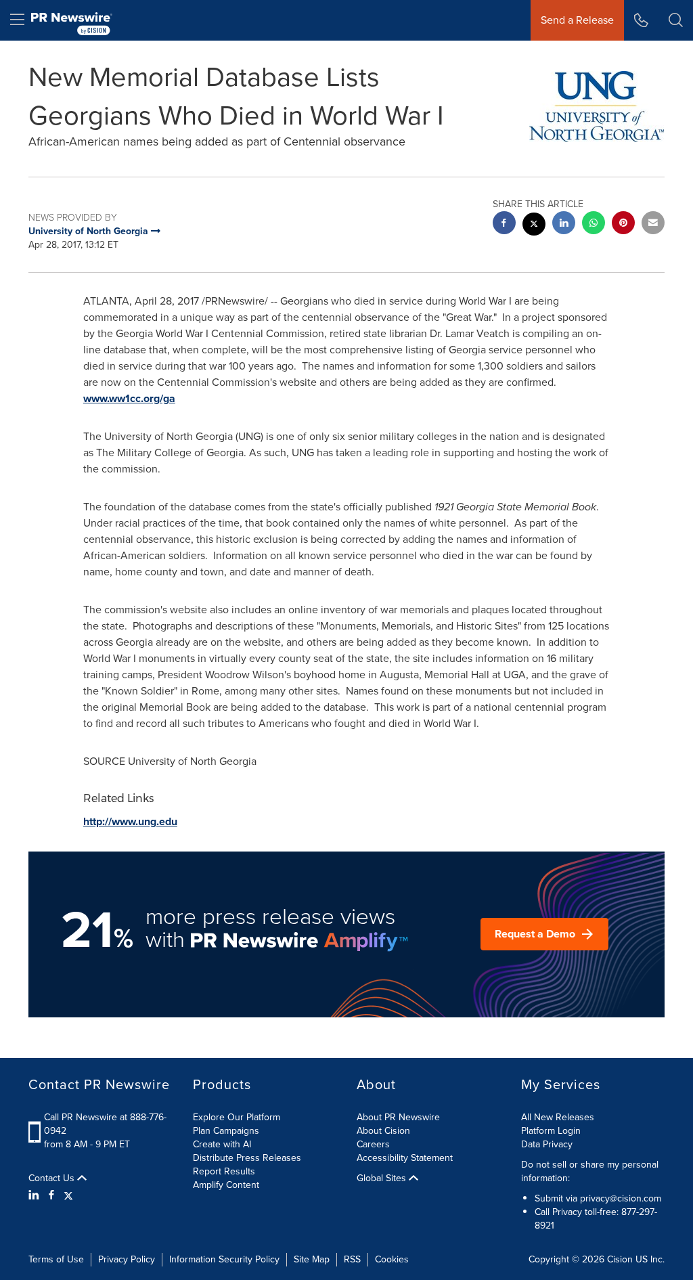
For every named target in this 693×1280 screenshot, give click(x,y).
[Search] (675, 20)
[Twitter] (68, 1195)
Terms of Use (56, 1259)
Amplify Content (226, 1185)
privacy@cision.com (620, 1198)
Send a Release (577, 20)
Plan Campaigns (226, 1131)
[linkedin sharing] (563, 224)
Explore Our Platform (236, 1117)
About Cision (383, 1131)
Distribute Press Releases (247, 1158)
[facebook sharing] (504, 224)
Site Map (312, 1259)
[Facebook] (51, 1195)
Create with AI (222, 1144)
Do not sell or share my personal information (589, 1171)
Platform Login (551, 1131)
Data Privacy (547, 1144)
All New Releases (557, 1117)
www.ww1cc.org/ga (129, 398)
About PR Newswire (398, 1117)
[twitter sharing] (533, 226)
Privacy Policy (126, 1259)
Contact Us (52, 1178)
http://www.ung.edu (130, 821)
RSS (352, 1259)
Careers (373, 1144)
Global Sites (383, 1178)
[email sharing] (653, 224)
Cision (620, 1259)
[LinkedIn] (35, 1195)
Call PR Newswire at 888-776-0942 (105, 1124)
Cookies (392, 1259)
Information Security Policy (224, 1259)
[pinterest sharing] (623, 224)
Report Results (224, 1171)
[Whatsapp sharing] (593, 224)
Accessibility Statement (405, 1158)
